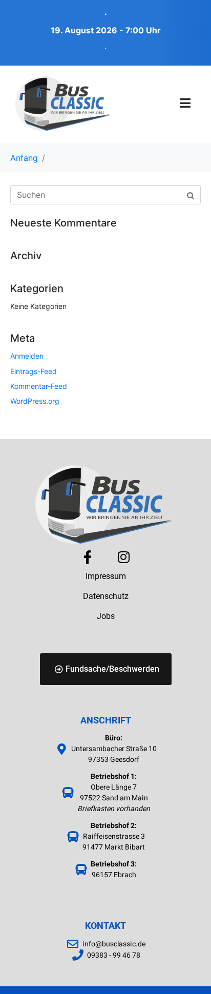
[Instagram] (123, 557)
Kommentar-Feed (38, 386)
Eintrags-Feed (33, 371)
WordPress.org (34, 401)
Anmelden (27, 355)
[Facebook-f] (87, 557)
